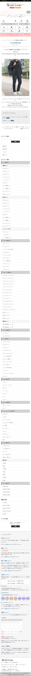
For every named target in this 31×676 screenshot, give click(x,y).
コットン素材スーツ (6, 188)
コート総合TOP (6, 338)
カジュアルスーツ (14, 16)
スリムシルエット (6, 252)
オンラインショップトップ (8, 664)
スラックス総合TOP (6, 240)
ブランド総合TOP (6, 483)
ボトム (4, 408)
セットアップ (14, 53)
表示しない (13, 524)
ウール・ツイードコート (7, 361)
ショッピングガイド (21, 664)
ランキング (5, 151)
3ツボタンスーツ (6, 168)
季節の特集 (5, 149)
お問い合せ (18, 670)
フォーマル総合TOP (6, 330)
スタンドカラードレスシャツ (8, 283)
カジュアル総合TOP (6, 402)
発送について (8, 608)
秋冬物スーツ (5, 197)
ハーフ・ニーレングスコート (8, 373)
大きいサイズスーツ (6, 194)
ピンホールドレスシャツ (7, 289)
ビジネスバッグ (6, 434)
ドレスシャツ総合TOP (7, 272)
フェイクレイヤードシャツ (8, 286)
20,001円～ (5, 514)
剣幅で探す (5, 460)
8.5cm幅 (4, 463)
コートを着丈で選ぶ (8, 367)
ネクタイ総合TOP (6, 442)
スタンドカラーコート (7, 350)
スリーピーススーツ (6, 177)
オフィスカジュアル (8, 53)
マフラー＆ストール (6, 437)
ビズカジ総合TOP (6, 379)
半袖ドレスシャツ (6, 312)
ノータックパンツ (6, 263)
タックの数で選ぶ (7, 260)
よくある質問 (11, 31)
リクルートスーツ (6, 231)
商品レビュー (5, 154)
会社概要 (24, 0)
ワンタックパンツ (6, 266)
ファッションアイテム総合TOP (9, 411)
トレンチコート (6, 347)
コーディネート (9, 40)
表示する (18, 524)
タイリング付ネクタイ (7, 454)
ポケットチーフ (6, 428)
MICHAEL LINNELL (6, 489)
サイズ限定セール (7, 237)
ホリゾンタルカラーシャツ (8, 301)
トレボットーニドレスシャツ (8, 278)
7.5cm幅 (4, 468)
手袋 (3, 439)
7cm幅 (4, 471)
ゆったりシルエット (6, 257)
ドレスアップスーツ (6, 191)
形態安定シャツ (22, 16)
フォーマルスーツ (6, 234)
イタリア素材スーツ (6, 185)
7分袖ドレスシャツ (6, 318)
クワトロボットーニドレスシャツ (9, 309)
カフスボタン (5, 414)
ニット (4, 396)
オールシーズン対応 (6, 229)
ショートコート (6, 370)
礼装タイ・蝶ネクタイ (7, 457)
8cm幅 (4, 466)
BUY (8, 118)
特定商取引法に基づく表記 (12, 669)
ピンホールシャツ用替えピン (8, 422)
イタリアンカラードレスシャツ (9, 281)
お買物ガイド (19, 31)
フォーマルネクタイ (6, 335)
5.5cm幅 (4, 477)
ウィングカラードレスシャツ (8, 304)
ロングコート (5, 376)
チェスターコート (6, 344)
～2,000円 (5, 502)
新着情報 (4, 146)
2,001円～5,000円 (6, 505)
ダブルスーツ (5, 182)
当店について (4, 31)
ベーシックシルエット (7, 255)
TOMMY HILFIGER (6, 494)
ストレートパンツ (6, 243)
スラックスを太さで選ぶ (8, 249)
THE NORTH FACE (6, 492)
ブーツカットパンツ (6, 246)
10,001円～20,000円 (7, 511)
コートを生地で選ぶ (8, 356)
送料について (8, 556)
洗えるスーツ (10, 15)
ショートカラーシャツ (7, 295)
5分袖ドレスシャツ (6, 315)
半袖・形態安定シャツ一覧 (8, 327)
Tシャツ (3, 53)
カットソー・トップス (7, 385)
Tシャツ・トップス (6, 405)
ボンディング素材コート (7, 359)
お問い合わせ (28, 0)
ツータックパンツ (6, 269)
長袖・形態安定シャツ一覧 (8, 324)
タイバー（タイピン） (7, 419)
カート (27, 31)
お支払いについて (9, 544)
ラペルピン (5, 416)
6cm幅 (4, 474)
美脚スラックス (23, 15)
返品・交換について (9, 570)
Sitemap (22, 674)
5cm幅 (4, 480)
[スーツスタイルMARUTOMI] (7, 659)
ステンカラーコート (6, 341)
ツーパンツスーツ (6, 180)
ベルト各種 (5, 425)
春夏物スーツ (5, 165)
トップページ (3, 40)
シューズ (4, 399)
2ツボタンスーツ (6, 171)
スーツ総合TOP (6, 162)
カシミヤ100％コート (7, 364)
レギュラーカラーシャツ (7, 292)
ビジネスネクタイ (6, 445)
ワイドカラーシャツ (6, 298)
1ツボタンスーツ (6, 174)
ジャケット (5, 382)
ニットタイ (5, 451)
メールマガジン (14, 666)
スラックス (5, 393)
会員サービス (6, 666)
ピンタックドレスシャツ (7, 306)
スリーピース (16, 15)
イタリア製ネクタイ (6, 448)
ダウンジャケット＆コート (8, 353)
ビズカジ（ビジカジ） (20, 53)
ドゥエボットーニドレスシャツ (9, 275)
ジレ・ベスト (5, 390)
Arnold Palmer (5, 486)
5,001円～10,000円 (6, 508)
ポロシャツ (5, 387)
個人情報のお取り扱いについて (7, 670)
